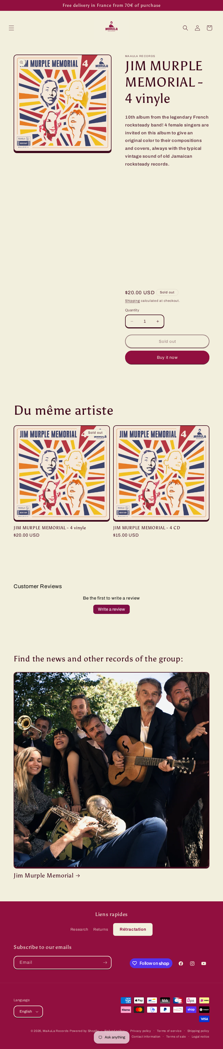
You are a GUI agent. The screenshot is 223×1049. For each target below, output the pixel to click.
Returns (100, 929)
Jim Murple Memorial (44, 875)
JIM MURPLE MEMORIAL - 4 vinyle (50, 527)
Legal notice (200, 1036)
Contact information (146, 1036)
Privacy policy (140, 1030)
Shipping (132, 301)
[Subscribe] (105, 962)
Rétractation (133, 929)
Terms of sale (176, 1036)
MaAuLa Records (56, 1030)
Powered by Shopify (84, 1030)
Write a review (111, 609)
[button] (11, 28)
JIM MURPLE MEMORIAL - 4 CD (146, 527)
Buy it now (167, 357)
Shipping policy (198, 1030)
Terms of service (169, 1030)
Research (79, 929)
